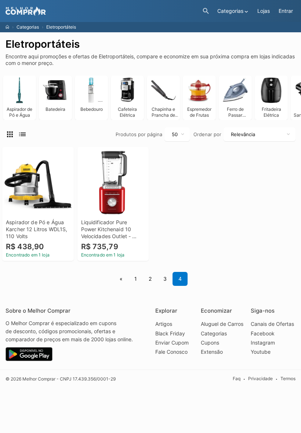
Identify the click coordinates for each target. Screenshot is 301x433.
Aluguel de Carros (222, 324)
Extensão (212, 352)
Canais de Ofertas (272, 324)
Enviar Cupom (172, 342)
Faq (236, 378)
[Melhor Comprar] (102, 11)
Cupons (210, 342)
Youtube (261, 352)
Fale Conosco (171, 352)
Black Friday (170, 333)
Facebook (263, 333)
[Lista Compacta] (11, 134)
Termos (287, 378)
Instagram (263, 342)
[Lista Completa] (23, 134)
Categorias (28, 27)
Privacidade (260, 378)
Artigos (163, 324)
